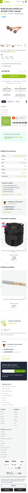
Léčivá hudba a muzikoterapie (6, 438)
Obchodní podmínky (6, 388)
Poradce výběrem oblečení (8, 189)
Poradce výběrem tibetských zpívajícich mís (11, 187)
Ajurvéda (2, 436)
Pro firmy (4, 400)
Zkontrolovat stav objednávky (8, 404)
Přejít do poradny (5, 194)
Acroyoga (2, 431)
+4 (25, 46)
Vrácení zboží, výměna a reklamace (9, 386)
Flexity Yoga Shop (3, 129)
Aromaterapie (3, 452)
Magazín (2, 416)
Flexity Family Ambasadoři (7, 395)
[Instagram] (5, 356)
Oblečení (15, 411)
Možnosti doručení (7, 66)
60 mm (22, 176)
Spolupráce (3, 423)
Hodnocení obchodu (6, 402)
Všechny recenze (12, 323)
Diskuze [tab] (17, 101)
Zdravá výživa (3, 434)
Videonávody (18, 194)
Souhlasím (20, 489)
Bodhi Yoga (11, 83)
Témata (15, 425)
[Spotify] (10, 356)
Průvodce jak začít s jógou (8, 191)
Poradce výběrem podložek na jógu (10, 185)
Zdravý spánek (4, 454)
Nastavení (13, 485)
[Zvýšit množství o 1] (25, 71)
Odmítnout (7, 489)
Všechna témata (8, 429)
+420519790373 (9, 209)
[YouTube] (8, 356)
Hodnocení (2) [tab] (10, 101)
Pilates (2, 445)
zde (11, 482)
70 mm (25, 176)
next (27, 239)
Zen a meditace (4, 450)
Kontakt (2, 411)
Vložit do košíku (14, 76)
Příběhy (2, 418)
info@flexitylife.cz (9, 207)
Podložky (16, 414)
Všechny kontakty (7, 212)
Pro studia (3, 443)
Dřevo (25, 169)
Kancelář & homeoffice (5, 447)
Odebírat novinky (20, 371)
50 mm (18, 176)
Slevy (15, 423)
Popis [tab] (4, 101)
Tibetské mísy (23, 172)
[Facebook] (3, 356)
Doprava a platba (5, 393)
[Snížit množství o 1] (20, 71)
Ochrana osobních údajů (7, 391)
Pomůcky (16, 416)
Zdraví (15, 418)
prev (1, 239)
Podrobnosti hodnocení (19, 13)
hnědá (15, 247)
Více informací (13, 51)
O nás (2, 414)
